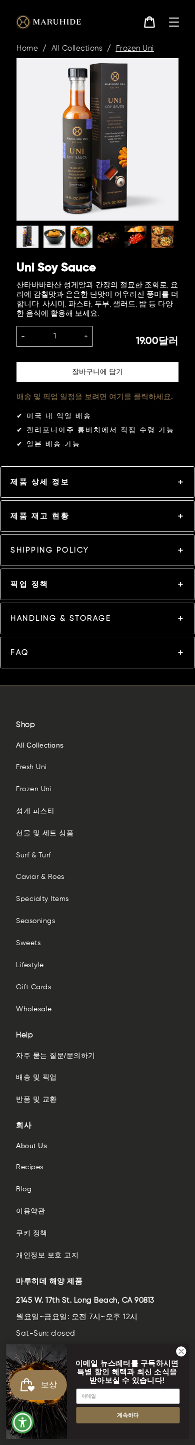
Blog (24, 1189)
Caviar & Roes (40, 876)
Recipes (30, 1167)
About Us (31, 1146)
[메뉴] (174, 22)
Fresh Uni (31, 767)
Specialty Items (42, 898)
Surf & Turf (33, 855)
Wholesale (34, 1009)
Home (27, 48)
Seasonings (35, 921)
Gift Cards (33, 987)
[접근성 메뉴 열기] (23, 1422)
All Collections (77, 48)
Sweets (28, 943)
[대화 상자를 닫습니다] (181, 1351)
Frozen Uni (135, 48)
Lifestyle (30, 965)
